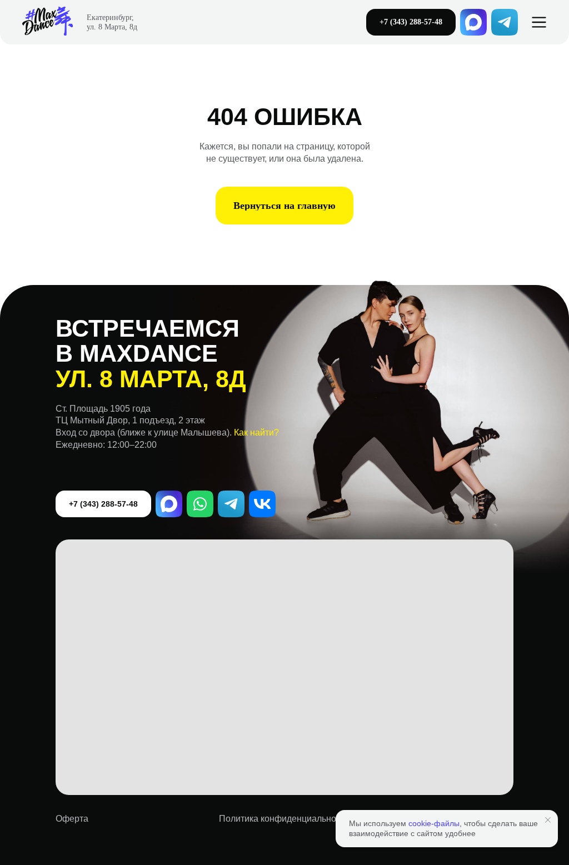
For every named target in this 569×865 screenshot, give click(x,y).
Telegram (231, 504)
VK (262, 504)
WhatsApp (200, 504)
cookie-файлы (434, 823)
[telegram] (504, 22)
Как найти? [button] (256, 432)
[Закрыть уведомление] (547, 820)
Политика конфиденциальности (284, 818)
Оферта (72, 818)
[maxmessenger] (473, 22)
